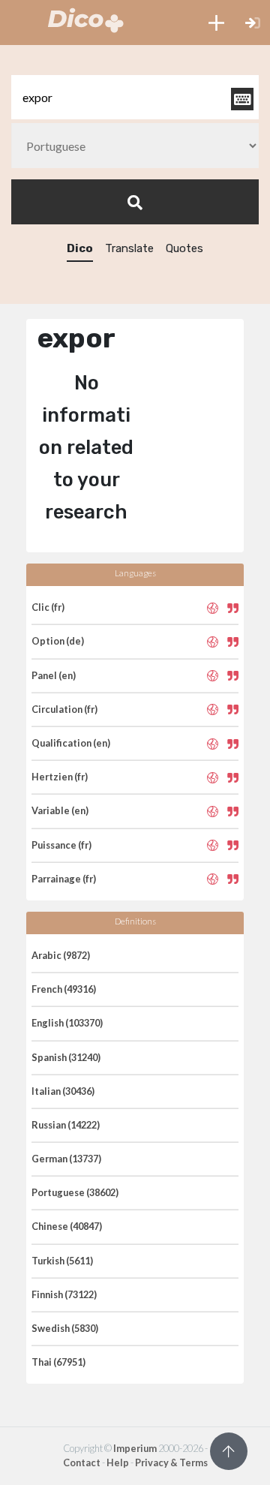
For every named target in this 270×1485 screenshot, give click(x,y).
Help (117, 1462)
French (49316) (64, 989)
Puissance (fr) (62, 845)
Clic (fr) (48, 607)
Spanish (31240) (66, 1057)
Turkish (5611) (62, 1261)
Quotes (184, 248)
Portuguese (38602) (75, 1192)
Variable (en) (60, 810)
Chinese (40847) (67, 1226)
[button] (216, 22)
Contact (81, 1462)
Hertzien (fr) (60, 777)
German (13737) (66, 1159)
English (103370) (67, 1023)
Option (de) (58, 641)
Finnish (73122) (64, 1294)
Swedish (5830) (65, 1328)
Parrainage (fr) (64, 879)
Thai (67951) (59, 1362)
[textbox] (135, 97)
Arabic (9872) (61, 955)
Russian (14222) (66, 1125)
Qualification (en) (71, 743)
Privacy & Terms (171, 1462)
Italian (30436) (63, 1091)
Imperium (135, 1448)
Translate (129, 248)
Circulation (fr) (65, 709)
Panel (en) (54, 675)
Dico (80, 248)
